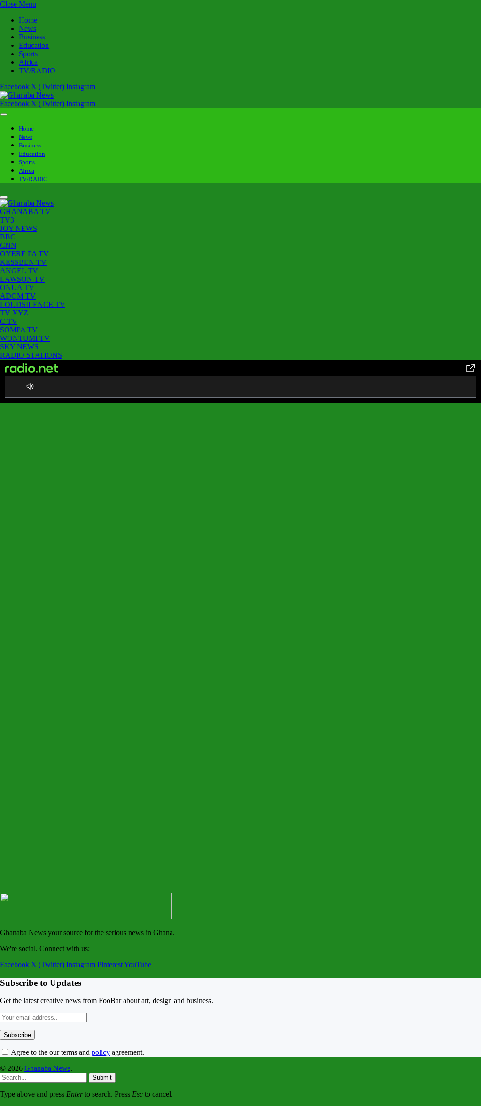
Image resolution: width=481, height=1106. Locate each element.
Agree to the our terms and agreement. (76, 1052)
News (27, 28)
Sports (28, 54)
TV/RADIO (37, 71)
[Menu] (3, 114)
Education (34, 45)
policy (101, 1052)
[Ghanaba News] (27, 95)
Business (32, 37)
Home (28, 20)
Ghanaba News (47, 1068)
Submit (102, 1077)
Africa (28, 62)
